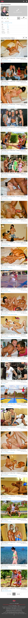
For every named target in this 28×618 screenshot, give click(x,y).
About (19, 18)
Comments (22, 18)
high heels (4, 153)
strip (3, 130)
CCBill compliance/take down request (19, 604)
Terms (19, 605)
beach (7, 176)
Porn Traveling (5, 1)
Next (18, 594)
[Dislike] (2, 18)
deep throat (4, 107)
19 (7, 24)
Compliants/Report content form (8, 604)
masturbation (4, 60)
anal (6, 22)
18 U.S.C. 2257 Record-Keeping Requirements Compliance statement (14, 612)
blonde (3, 84)
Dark (8, 26)
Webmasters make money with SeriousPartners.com (14, 610)
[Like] (7, 18)
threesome (17, 153)
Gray (8, 27)
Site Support (17, 603)
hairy (11, 22)
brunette (9, 60)
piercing (4, 22)
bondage (15, 314)
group (9, 22)
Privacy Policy (14, 605)
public (6, 291)
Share (26, 18)
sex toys (3, 337)
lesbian (11, 314)
